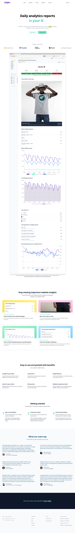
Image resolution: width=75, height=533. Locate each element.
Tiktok (24, 221)
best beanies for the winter (27, 230)
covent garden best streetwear (27, 233)
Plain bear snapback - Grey (26, 134)
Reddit (24, 219)
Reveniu (11, 468)
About (32, 518)
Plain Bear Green (26, 123)
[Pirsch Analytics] (52, 48)
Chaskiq (49, 453)
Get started (42, 32)
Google (24, 212)
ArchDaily (19, 485)
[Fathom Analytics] (37, 48)
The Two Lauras (14, 455)
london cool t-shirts (25, 239)
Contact (33, 525)
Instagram (25, 214)
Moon (22, 137)
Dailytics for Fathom (64, 518)
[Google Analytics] (9, 48)
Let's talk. (47, 501)
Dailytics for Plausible (64, 520)
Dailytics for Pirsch (64, 523)
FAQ (32, 520)
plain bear (23, 227)
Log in (68, 2)
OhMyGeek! (51, 468)
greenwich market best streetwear (28, 236)
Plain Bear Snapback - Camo (27, 143)
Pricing (32, 523)
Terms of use (48, 518)
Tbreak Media (50, 485)
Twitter (12, 520)
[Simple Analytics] (66, 48)
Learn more (32, 32)
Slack (50, 26)
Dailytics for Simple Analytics (66, 525)
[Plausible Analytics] (23, 48)
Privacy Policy (48, 520)
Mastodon (8, 520)
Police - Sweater (24, 140)
